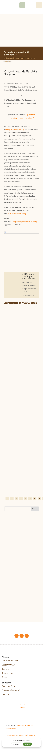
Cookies (23, 735)
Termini (5, 669)
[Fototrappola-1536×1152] (22, 7)
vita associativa (19, 556)
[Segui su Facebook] (16, 636)
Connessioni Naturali (16, 603)
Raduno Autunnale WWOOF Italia (21, 553)
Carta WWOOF (9, 664)
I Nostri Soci (29, 359)
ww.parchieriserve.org (17, 213)
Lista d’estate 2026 (16, 481)
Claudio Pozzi (9, 58)
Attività (10, 556)
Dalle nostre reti (20, 359)
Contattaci (6, 694)
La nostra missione (10, 660)
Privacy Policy (12, 735)
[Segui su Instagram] (27, 636)
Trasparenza (7, 673)
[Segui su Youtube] (21, 636)
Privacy (5, 677)
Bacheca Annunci (29, 58)
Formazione (7, 61)
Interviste (29, 422)
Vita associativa (38, 359)
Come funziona (8, 686)
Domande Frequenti (11, 690)
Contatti (31, 735)
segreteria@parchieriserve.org (25, 221)
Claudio (25, 276)
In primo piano (19, 484)
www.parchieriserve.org (14, 129)
